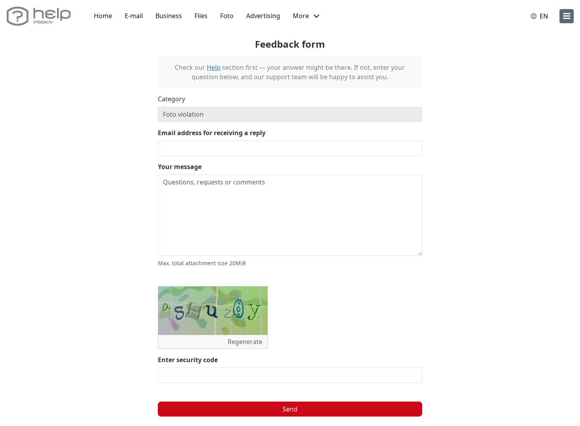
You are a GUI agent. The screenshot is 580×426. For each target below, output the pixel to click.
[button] (306, 16)
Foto (227, 15)
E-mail (134, 15)
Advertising (263, 15)
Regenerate (246, 341)
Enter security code (188, 359)
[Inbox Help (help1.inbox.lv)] (41, 16)
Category (171, 99)
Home (103, 15)
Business (168, 15)
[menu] (566, 16)
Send (290, 409)
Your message (180, 166)
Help (214, 67)
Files (201, 15)
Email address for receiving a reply (212, 132)
